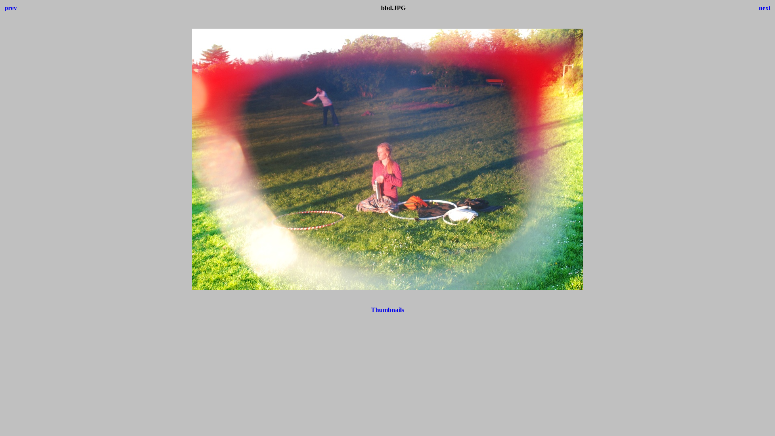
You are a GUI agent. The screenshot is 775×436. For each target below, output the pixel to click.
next (765, 7)
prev (10, 7)
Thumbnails (387, 309)
